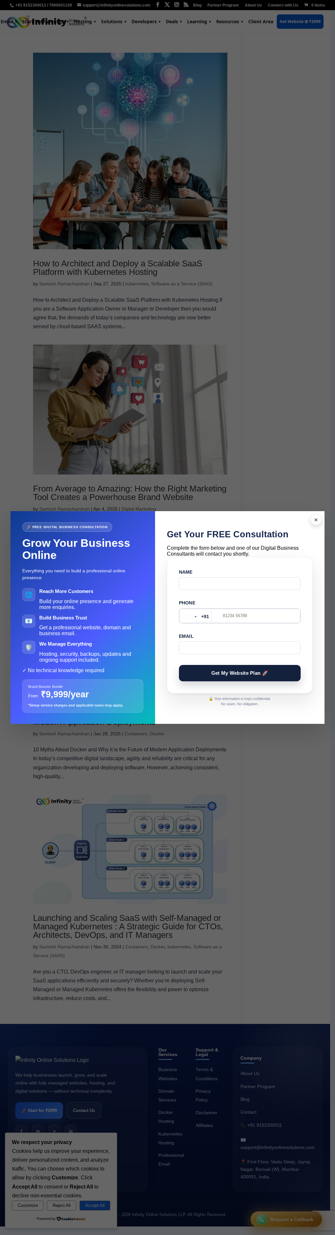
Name (186, 572)
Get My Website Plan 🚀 (239, 673)
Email (186, 636)
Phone (187, 602)
